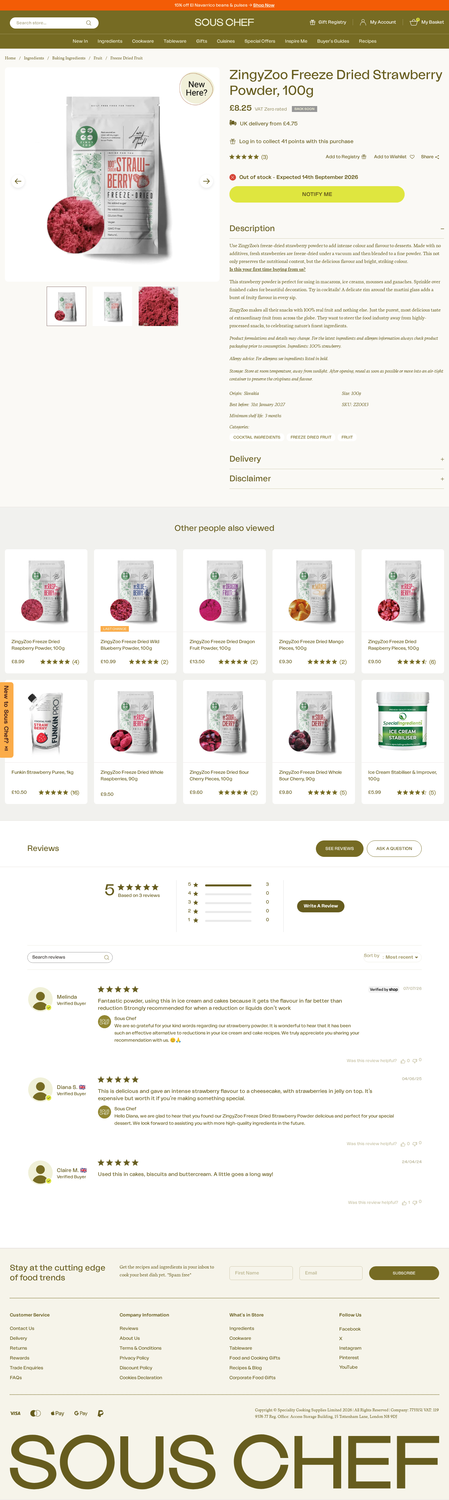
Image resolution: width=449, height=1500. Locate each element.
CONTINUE (288, 804)
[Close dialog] (344, 694)
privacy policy (324, 822)
